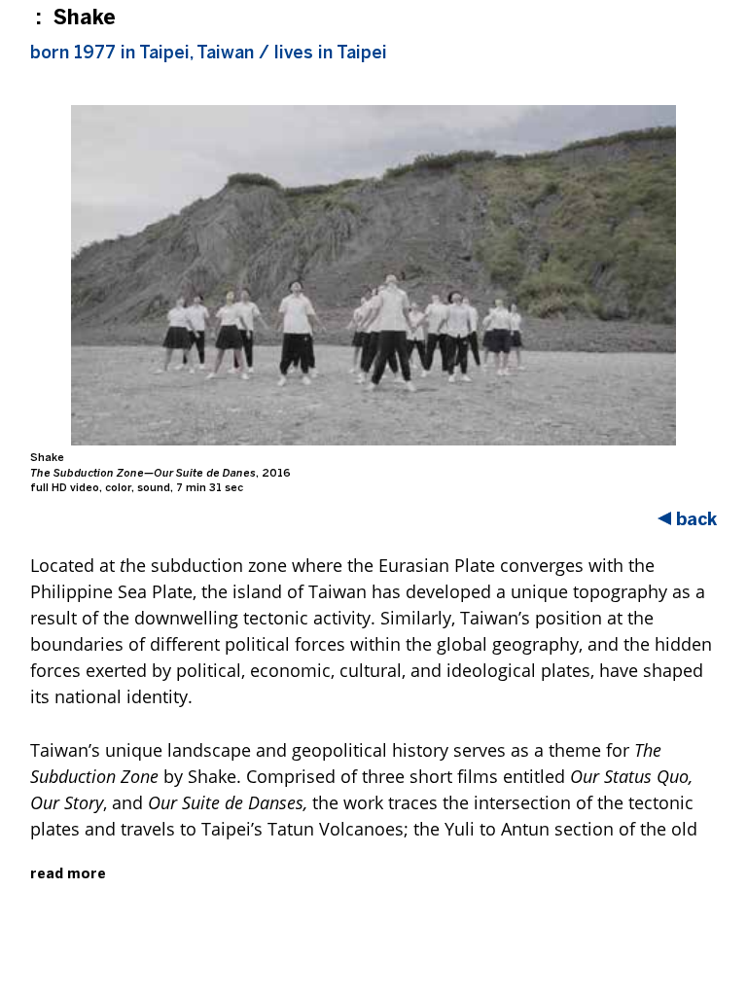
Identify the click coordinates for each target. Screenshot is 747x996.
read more (68, 874)
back (696, 519)
